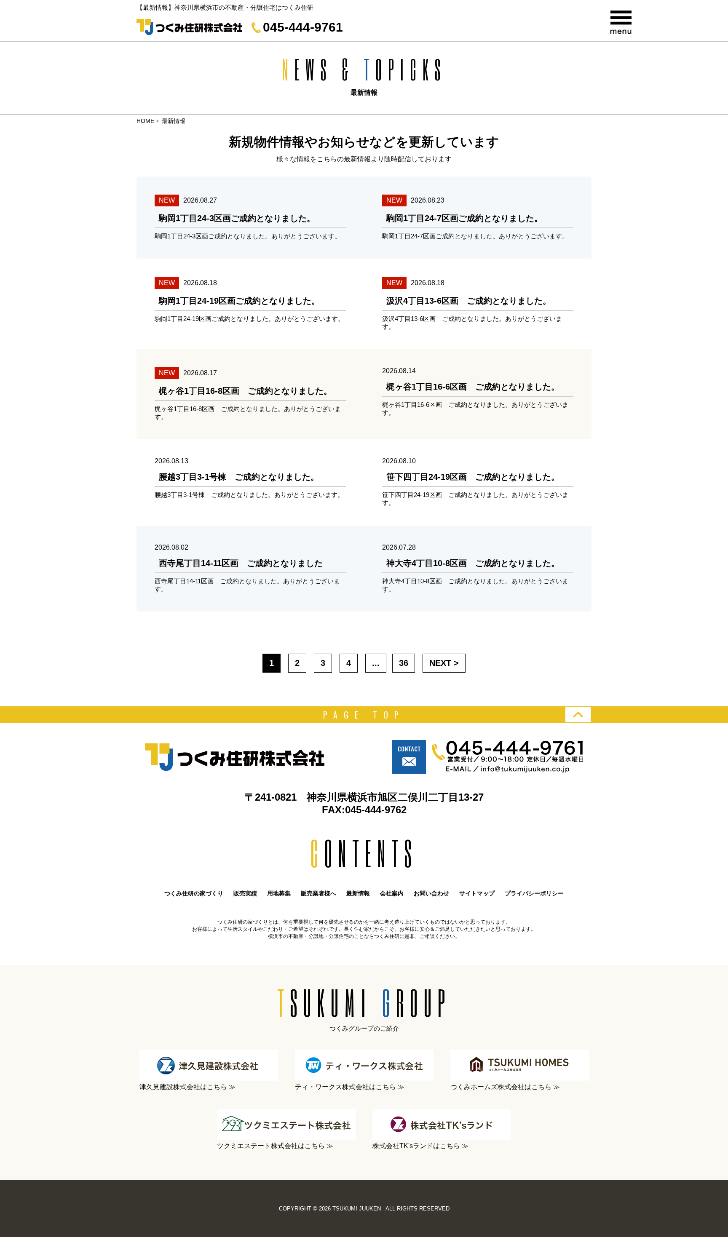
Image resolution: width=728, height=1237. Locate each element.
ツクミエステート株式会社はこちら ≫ (275, 1145)
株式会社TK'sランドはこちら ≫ (420, 1145)
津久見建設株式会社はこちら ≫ (187, 1086)
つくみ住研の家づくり (193, 893)
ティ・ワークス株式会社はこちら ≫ (349, 1086)
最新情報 (358, 893)
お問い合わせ (431, 893)
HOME (145, 121)
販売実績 (245, 893)
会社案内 (392, 893)
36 (403, 663)
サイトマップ (477, 893)
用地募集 (279, 893)
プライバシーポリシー (534, 893)
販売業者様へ (318, 893)
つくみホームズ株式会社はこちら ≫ (505, 1086)
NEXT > (444, 663)
